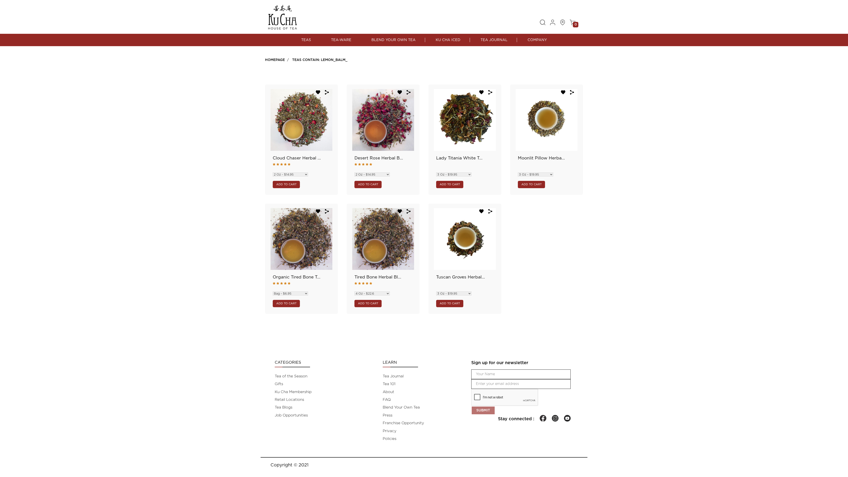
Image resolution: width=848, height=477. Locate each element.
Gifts (279, 384)
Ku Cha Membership (293, 392)
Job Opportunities (291, 415)
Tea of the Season (291, 376)
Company (537, 40)
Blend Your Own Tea (393, 40)
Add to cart (286, 184)
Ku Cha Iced (448, 40)
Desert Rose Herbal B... (378, 158)
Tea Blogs (283, 407)
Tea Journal (494, 40)
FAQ (387, 399)
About (388, 392)
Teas (306, 40)
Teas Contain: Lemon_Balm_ (319, 60)
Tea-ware (341, 40)
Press (387, 415)
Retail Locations (289, 399)
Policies (389, 439)
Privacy (389, 431)
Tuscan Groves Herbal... (460, 277)
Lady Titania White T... (459, 158)
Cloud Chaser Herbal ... (297, 158)
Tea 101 (389, 384)
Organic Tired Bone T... (296, 277)
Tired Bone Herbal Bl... (377, 277)
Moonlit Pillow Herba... (541, 158)
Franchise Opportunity (403, 423)
